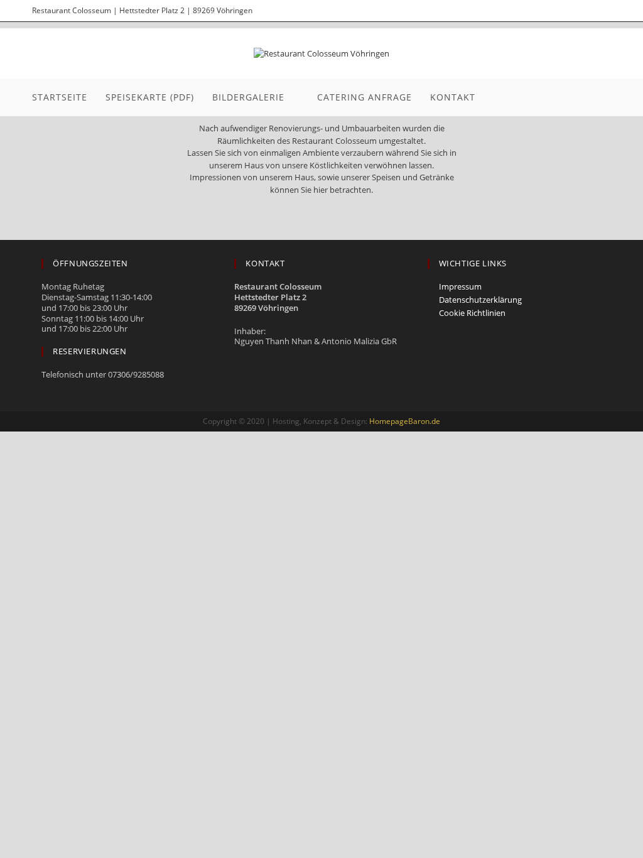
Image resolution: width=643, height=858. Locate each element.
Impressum (460, 286)
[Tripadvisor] (583, 10)
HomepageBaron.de (404, 421)
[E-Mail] (603, 10)
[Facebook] (560, 10)
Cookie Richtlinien (472, 313)
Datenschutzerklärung (480, 300)
